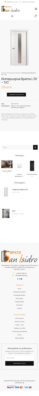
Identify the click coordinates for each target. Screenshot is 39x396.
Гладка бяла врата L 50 (20, 189)
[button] (36, 9)
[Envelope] (21, 279)
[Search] (35, 147)
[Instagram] (19, 279)
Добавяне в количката (16, 94)
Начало (3, 73)
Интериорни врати (14, 73)
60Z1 (13, 211)
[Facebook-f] (17, 279)
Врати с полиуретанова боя (21, 106)
